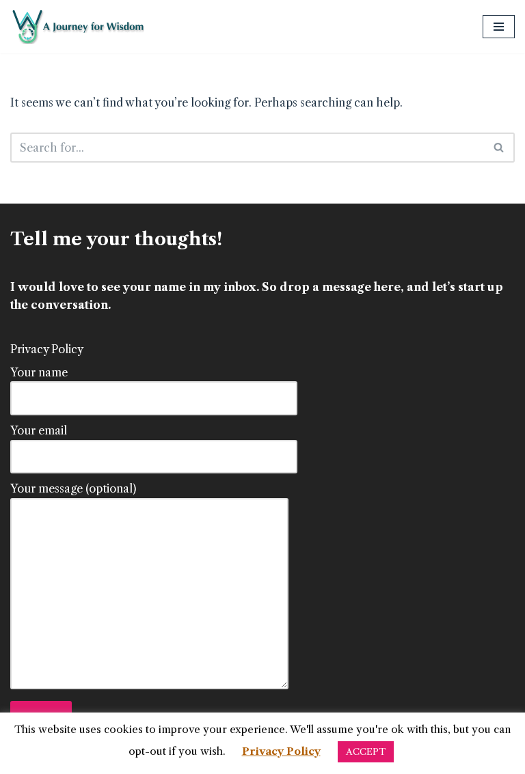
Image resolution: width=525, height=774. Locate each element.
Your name (39, 372)
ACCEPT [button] (366, 751)
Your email (38, 430)
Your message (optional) (73, 488)
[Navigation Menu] (499, 26)
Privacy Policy (46, 349)
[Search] (499, 148)
